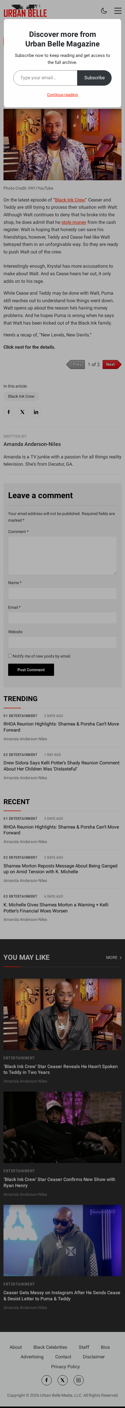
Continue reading (62, 94)
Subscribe (94, 77)
